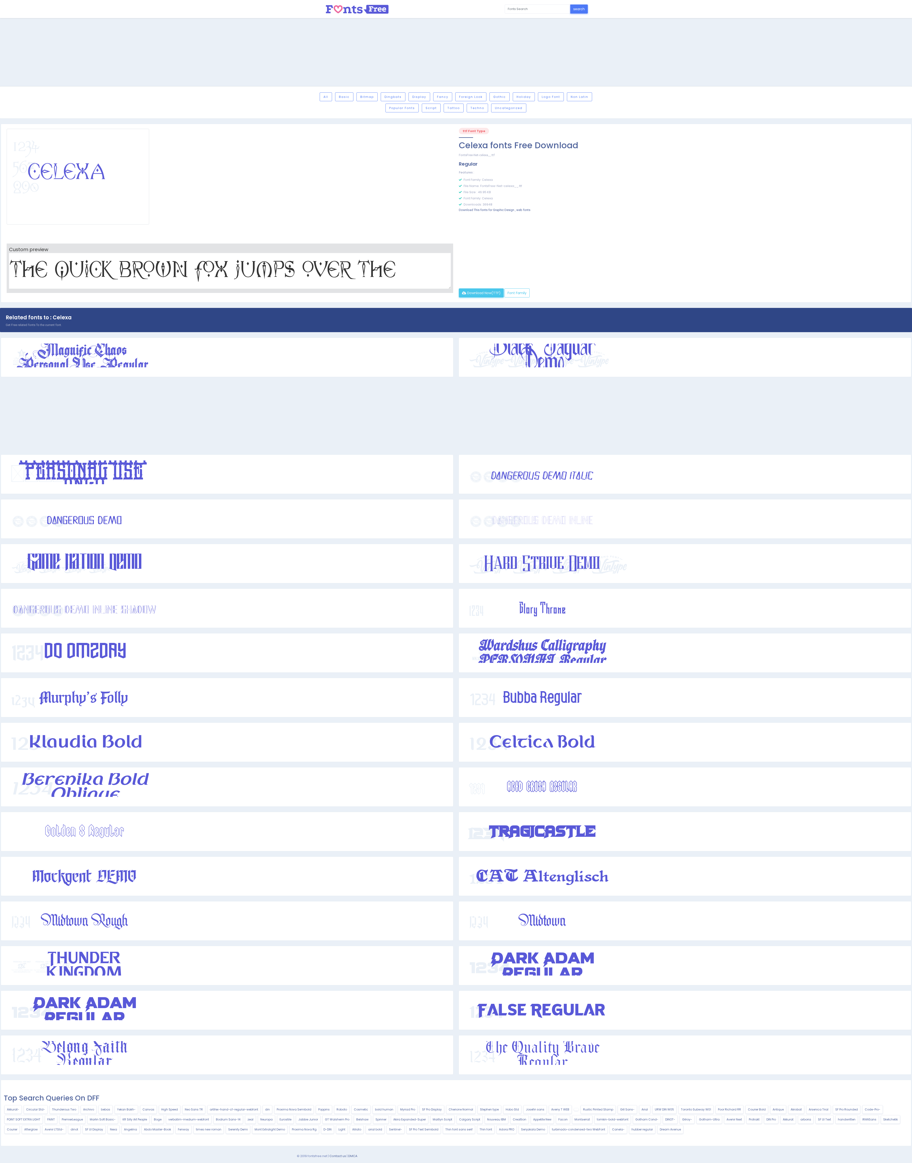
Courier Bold (757, 1109)
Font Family (517, 293)
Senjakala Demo (533, 1129)
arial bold (375, 1129)
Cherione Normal (461, 1109)
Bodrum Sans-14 (228, 1119)
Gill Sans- (627, 1109)
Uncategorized (508, 108)
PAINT (51, 1119)
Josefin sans (535, 1109)
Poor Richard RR (729, 1109)
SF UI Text (824, 1119)
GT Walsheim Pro (337, 1119)
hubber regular (642, 1129)
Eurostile (285, 1119)
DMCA (352, 1156)
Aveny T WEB (560, 1109)
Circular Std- (35, 1109)
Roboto (342, 1109)
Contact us (337, 1156)
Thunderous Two (64, 1109)
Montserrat (582, 1119)
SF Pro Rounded (846, 1109)
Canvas (148, 1109)
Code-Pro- (872, 1109)
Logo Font (551, 97)
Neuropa (266, 1119)
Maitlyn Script (442, 1119)
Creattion (519, 1119)
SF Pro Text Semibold (423, 1129)
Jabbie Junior (308, 1119)
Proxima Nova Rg (304, 1129)
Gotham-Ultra (709, 1119)
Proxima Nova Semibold (294, 1109)
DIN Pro (771, 1119)
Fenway (183, 1129)
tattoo (453, 108)
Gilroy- (687, 1119)
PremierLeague (72, 1119)
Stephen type (489, 1109)
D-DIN (327, 1129)
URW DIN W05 (664, 1109)
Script (431, 108)
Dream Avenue (670, 1129)
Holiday (524, 97)
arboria (805, 1119)
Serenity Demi (238, 1129)
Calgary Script (469, 1119)
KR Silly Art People (135, 1119)
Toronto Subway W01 (696, 1109)
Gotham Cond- (646, 1119)
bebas (105, 1109)
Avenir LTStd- (54, 1129)
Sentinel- (395, 1129)
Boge (158, 1119)
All (325, 97)
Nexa (113, 1129)
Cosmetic (361, 1109)
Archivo (88, 1109)
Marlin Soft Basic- (103, 1119)
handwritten (846, 1119)
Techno (477, 108)
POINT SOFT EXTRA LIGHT (23, 1119)
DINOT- (670, 1119)
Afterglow (31, 1129)
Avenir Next (734, 1119)
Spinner (380, 1119)
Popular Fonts (402, 108)
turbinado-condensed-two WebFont (578, 1129)
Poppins (324, 1109)
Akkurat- (13, 1109)
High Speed (169, 1109)
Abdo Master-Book (157, 1129)
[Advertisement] (456, 53)
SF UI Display (94, 1129)
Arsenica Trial (818, 1109)
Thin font (486, 1129)
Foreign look (471, 97)
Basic (344, 97)
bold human (384, 1109)
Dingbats (393, 97)
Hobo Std (512, 1109)
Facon (563, 1119)
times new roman (208, 1129)
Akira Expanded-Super (409, 1119)
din (267, 1109)
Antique (778, 1109)
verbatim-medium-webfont (188, 1119)
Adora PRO (506, 1129)
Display (419, 97)
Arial (644, 1109)
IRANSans (869, 1119)
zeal (250, 1119)
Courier (12, 1129)
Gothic (499, 97)
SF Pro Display (432, 1109)
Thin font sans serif (459, 1129)
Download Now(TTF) (483, 293)
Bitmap (367, 97)
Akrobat (796, 1109)
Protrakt (754, 1119)
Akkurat (788, 1119)
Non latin (579, 97)
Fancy (442, 97)
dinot (74, 1129)
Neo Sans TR (194, 1109)
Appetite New (542, 1119)
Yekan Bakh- (126, 1109)
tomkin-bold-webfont (612, 1119)
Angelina (130, 1129)
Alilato (356, 1129)
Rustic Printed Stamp (598, 1109)
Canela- (618, 1129)
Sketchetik (890, 1119)
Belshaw (362, 1119)
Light (341, 1129)
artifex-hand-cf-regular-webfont (234, 1109)
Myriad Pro (407, 1109)
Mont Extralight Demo (270, 1129)
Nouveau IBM (496, 1119)
